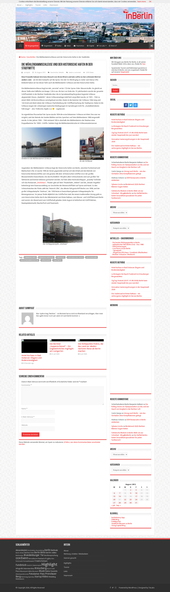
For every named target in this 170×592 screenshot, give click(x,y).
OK (150, 2)
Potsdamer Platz (37, 574)
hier (144, 64)
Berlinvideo (19, 555)
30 (130, 503)
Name (24, 409)
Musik (42, 571)
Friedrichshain (41, 561)
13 (114, 496)
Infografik (19, 569)
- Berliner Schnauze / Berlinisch (123, 254)
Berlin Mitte (39, 552)
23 (130, 500)
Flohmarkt (19, 561)
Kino (32, 569)
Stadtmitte (57, 260)
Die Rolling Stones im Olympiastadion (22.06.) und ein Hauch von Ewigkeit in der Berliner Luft (130, 164)
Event (24, 558)
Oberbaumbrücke (22, 574)
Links (45, 5)
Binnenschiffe (30, 257)
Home (20, 45)
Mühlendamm (92, 257)
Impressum (54, 5)
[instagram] (135, 105)
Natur (69, 46)
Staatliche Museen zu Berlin (121, 524)
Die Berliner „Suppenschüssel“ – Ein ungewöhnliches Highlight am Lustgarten (62, 347)
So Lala (102, 46)
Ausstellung (40, 550)
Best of (114, 46)
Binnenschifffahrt (46, 257)
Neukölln (54, 571)
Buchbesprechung (51, 555)
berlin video (51, 552)
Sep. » (118, 505)
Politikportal (116, 522)
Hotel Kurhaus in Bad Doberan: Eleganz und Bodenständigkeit (32, 357)
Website (25, 425)
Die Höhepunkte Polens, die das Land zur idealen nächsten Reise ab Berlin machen (90, 347)
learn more (141, 2)
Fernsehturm (33, 559)
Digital (91, 46)
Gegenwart (48, 46)
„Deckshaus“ (41, 183)
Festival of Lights (44, 559)
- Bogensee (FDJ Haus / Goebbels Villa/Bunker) (129, 252)
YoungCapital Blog (118, 526)
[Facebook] (126, 105)
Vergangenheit (33, 46)
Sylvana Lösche (117, 184)
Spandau (31, 577)
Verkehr (61, 72)
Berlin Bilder (20, 553)
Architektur (32, 550)
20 (114, 500)
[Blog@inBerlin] (85, 25)
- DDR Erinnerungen (118, 246)
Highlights (29, 5)
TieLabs (151, 588)
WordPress (132, 588)
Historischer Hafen (75, 257)
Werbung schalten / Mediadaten (76, 554)
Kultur (59, 46)
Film (52, 559)
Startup (38, 576)
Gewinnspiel (36, 565)
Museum (35, 571)
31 (136, 503)
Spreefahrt (46, 260)
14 (120, 496)
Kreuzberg (41, 568)
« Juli (113, 505)
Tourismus (80, 46)
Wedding (52, 577)
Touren (38, 5)
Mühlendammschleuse (29, 260)
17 (136, 496)
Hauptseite (125, 72)
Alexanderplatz (22, 550)
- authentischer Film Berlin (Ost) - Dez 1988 (127, 244)
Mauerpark (24, 571)
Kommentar (27, 385)
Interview (27, 569)
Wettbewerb (20, 579)
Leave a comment (75, 72)
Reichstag (24, 577)
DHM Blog (115, 520)
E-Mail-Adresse (28, 417)
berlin (47, 550)
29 (125, 503)
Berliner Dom (29, 553)
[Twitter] (131, 105)
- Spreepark (116, 250)
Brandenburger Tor (34, 555)
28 (120, 503)
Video (45, 576)
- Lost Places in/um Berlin (120, 248)
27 (114, 503)
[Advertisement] (63, 285)
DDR (18, 558)
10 (136, 493)
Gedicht (29, 565)
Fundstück (21, 565)
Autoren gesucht (70, 558)
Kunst (49, 569)
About (19, 5)
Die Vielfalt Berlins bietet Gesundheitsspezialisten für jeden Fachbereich (129, 195)
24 (136, 500)
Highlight (61, 257)
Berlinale (54, 550)
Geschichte (31, 57)
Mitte (30, 571)
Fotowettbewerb (28, 561)
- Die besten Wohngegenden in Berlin (125, 242)
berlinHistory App (118, 518)
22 (125, 500)
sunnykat (27, 72)
